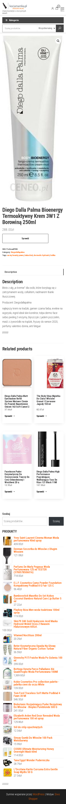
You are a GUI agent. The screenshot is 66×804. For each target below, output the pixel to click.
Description (11, 272)
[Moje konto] (52, 8)
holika (52, 255)
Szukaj (6, 513)
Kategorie (14, 20)
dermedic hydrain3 (41, 255)
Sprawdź (25, 238)
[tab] (33, 272)
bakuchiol (29, 255)
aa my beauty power (15, 255)
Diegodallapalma (17, 252)
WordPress (39, 794)
